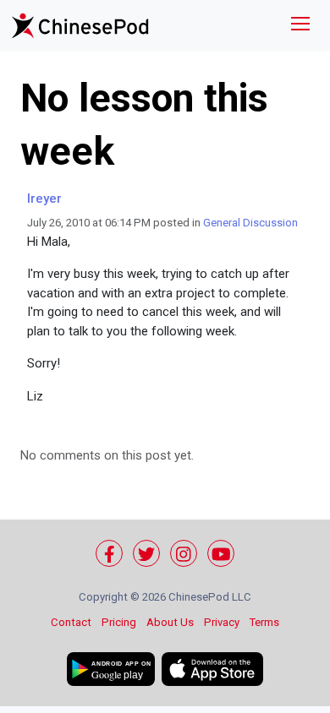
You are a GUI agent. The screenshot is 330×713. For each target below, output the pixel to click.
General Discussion (250, 222)
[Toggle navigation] (300, 26)
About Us (170, 622)
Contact (71, 622)
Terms (264, 622)
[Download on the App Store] (212, 669)
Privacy (221, 622)
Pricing (119, 622)
